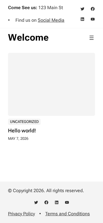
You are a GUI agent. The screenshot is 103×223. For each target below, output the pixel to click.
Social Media (51, 20)
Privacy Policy (21, 213)
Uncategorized (24, 122)
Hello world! (22, 131)
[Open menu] (91, 37)
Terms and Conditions (67, 213)
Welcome (28, 37)
